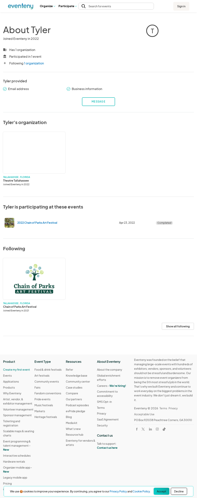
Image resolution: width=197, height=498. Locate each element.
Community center (78, 381)
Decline (179, 491)
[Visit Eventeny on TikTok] (164, 429)
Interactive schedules (17, 455)
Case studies (74, 387)
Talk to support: (107, 445)
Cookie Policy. (142, 491)
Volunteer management (18, 409)
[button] (47, 6)
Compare (72, 393)
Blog (69, 417)
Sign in (181, 6)
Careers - (111, 385)
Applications (11, 381)
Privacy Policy (118, 491)
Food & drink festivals (48, 369)
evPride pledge (75, 411)
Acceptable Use (144, 414)
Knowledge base (76, 375)
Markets (39, 411)
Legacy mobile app (15, 477)
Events (7, 375)
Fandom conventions (47, 393)
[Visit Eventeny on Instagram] (157, 429)
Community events (46, 381)
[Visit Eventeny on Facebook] (136, 429)
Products (9, 387)
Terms (101, 407)
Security (102, 425)
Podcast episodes (77, 405)
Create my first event (16, 369)
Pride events (42, 399)
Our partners (74, 399)
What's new (73, 428)
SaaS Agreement (108, 419)
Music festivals (43, 405)
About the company (109, 369)
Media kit (71, 423)
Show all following (178, 326)
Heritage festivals (45, 417)
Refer (69, 369)
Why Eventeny (12, 393)
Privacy (101, 413)
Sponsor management (17, 415)
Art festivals (41, 375)
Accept (161, 491)
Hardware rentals (14, 461)
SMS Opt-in (104, 401)
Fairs (37, 387)
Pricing (7, 483)
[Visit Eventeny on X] (143, 429)
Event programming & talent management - (17, 445)
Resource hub (74, 434)
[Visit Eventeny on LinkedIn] (150, 429)
